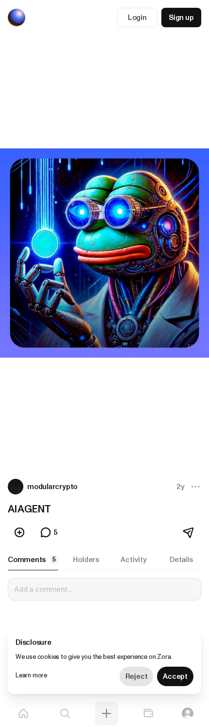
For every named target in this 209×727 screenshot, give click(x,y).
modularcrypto (52, 486)
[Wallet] (148, 713)
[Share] (189, 532)
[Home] (23, 713)
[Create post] (106, 713)
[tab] (33, 559)
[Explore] (65, 713)
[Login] (187, 713)
